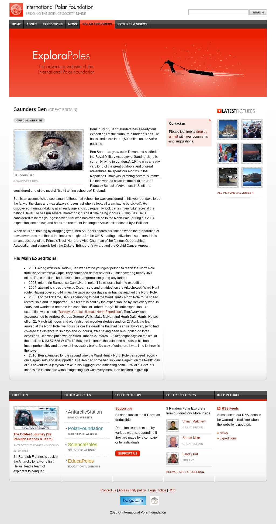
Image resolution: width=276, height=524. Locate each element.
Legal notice (157, 490)
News (72, 24)
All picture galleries (234, 192)
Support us (123, 408)
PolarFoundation (86, 430)
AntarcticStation (85, 414)
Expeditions (53, 24)
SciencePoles (82, 447)
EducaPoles (84, 463)
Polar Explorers (97, 24)
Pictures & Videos (132, 24)
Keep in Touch (228, 395)
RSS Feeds (230, 408)
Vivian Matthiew (194, 421)
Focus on (20, 395)
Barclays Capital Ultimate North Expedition (90, 312)
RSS (172, 490)
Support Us (127, 453)
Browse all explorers (184, 471)
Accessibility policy (132, 490)
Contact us (108, 490)
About (31, 24)
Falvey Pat (190, 454)
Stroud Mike (191, 438)
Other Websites (77, 395)
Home (16, 24)
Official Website (29, 120)
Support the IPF (128, 395)
